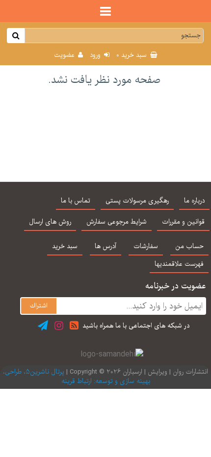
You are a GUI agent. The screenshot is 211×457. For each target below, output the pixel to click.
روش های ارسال (50, 222)
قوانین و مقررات (183, 222)
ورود (96, 55)
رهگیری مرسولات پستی (137, 201)
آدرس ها (105, 246)
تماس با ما (75, 201)
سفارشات (145, 246)
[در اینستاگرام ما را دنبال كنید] (58, 325)
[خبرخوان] (74, 325)
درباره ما (194, 201)
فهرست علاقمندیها (179, 264)
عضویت (65, 55)
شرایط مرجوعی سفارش (116, 222)
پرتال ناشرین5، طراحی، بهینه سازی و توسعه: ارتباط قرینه (76, 377)
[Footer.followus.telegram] (43, 325)
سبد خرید (132, 55)
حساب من (189, 246)
